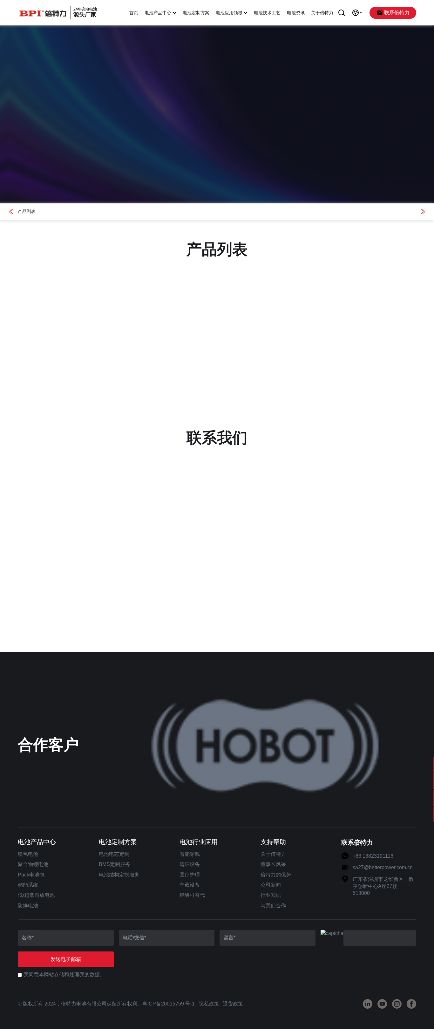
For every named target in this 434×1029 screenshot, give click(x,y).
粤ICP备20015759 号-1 (168, 1003)
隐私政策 (209, 1003)
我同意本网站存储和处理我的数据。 (64, 974)
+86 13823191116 (373, 856)
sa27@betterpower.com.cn (383, 867)
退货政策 (233, 1003)
